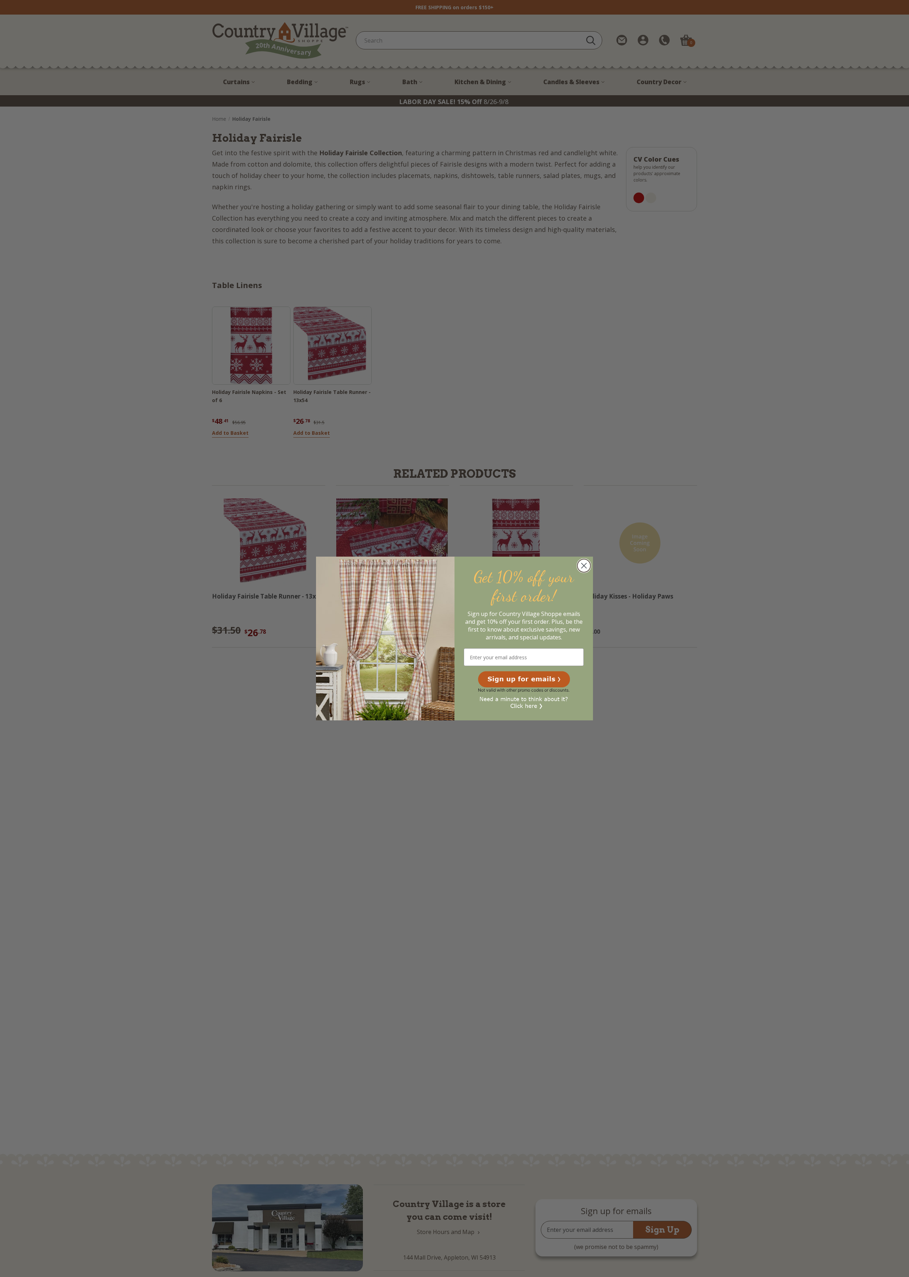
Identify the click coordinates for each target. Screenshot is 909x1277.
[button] (524, 679)
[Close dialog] (584, 565)
